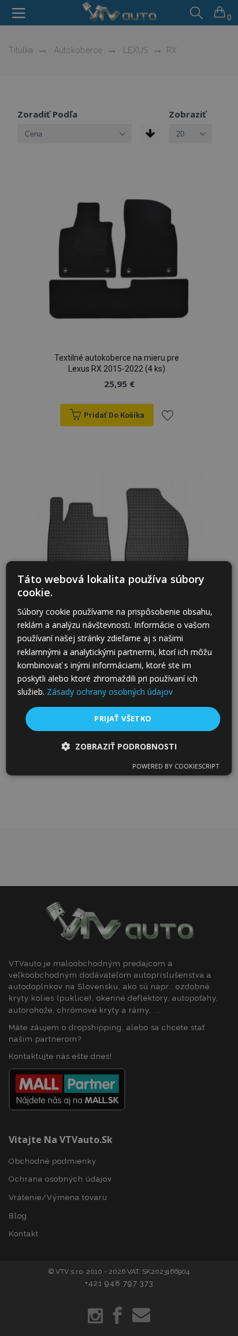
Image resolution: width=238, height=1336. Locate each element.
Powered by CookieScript (176, 766)
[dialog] (119, 668)
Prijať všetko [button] (122, 718)
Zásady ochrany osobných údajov (110, 691)
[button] (119, 746)
